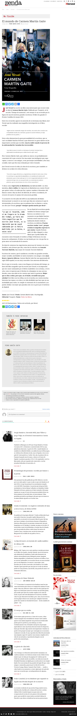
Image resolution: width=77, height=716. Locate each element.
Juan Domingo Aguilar (29, 581)
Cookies (44, 711)
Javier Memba (26, 649)
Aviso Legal (29, 711)
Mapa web (53, 711)
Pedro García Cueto (14, 24)
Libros (7, 9)
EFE (24, 441)
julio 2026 (58, 674)
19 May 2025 (5, 24)
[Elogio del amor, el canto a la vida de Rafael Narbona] (12, 324)
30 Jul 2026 (63, 655)
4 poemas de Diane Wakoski (24, 578)
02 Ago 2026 (63, 646)
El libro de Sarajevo (66, 660)
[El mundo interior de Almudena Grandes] (26, 324)
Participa (48, 711)
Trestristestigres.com (21, 711)
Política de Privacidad (37, 711)
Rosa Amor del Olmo (28, 613)
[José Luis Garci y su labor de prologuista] (39, 324)
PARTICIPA (59, 1)
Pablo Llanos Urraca (28, 476)
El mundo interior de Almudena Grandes (25, 332)
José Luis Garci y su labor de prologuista (39, 332)
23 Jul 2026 (63, 664)
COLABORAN (47, 1)
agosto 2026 (58, 671)
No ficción (13, 9)
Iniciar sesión (46, 409)
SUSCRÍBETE (53, 1)
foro (9, 394)
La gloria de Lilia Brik (22, 647)
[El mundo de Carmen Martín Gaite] (26, 65)
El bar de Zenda (64, 645)
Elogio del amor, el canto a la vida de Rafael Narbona (11, 333)
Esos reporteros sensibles (67, 651)
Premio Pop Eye (71, 711)
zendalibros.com (27, 511)
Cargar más (26, 703)
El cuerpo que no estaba (22, 610)
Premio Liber (64, 711)
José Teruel (25, 24)
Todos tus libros (26, 297)
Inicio (3, 9)
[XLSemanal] (70, 4)
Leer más (16, 466)
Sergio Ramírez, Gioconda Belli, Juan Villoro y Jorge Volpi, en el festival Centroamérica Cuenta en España (31, 436)
